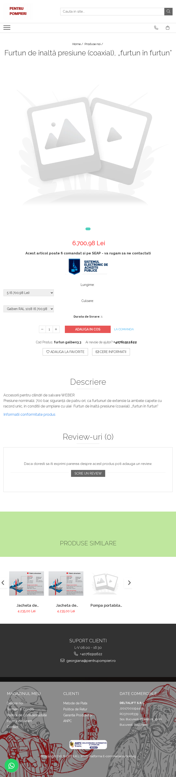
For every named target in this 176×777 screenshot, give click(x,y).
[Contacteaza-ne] (156, 27)
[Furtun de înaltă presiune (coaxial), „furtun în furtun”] (88, 147)
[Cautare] (168, 11)
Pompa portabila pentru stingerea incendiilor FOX (105, 605)
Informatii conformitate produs (29, 414)
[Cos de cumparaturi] (168, 27)
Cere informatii (112, 352)
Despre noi (15, 703)
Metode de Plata (75, 703)
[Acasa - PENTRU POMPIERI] (26, 11)
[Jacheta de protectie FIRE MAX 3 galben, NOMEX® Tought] (66, 583)
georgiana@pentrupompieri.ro (91, 661)
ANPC (67, 721)
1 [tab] (88, 229)
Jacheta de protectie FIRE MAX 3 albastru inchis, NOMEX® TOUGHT (27, 605)
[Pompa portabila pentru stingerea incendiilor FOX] (105, 583)
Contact (12, 727)
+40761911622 (90, 654)
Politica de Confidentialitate (27, 715)
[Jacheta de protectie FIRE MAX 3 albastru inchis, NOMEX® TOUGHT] (26, 583)
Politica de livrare (19, 721)
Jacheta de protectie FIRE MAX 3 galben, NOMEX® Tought (66, 605)
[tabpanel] (88, 147)
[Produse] (7, 29)
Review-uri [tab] (88, 436)
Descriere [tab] (88, 382)
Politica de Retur (75, 709)
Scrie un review (88, 473)
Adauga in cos (87, 329)
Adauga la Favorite (67, 352)
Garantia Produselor (78, 715)
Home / (78, 44)
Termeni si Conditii (20, 709)
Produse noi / (94, 44)
